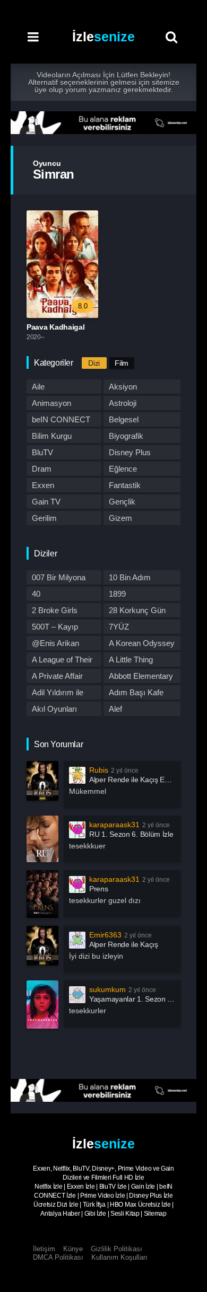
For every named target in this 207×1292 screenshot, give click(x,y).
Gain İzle (143, 1186)
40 (36, 593)
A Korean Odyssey (142, 643)
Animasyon (51, 403)
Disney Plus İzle (150, 1195)
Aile (38, 386)
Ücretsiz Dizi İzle (56, 1204)
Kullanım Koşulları (119, 1257)
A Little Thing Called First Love (138, 661)
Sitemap (155, 1213)
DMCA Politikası (58, 1257)
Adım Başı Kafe (136, 692)
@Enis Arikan (55, 643)
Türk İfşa (94, 1204)
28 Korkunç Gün (137, 610)
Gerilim (44, 518)
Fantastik (125, 485)
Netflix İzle (48, 1186)
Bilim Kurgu (52, 435)
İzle (103, 36)
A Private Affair (57, 675)
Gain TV (46, 501)
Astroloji (122, 403)
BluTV (42, 452)
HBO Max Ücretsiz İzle (140, 1204)
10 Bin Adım (130, 577)
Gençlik (122, 501)
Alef (115, 708)
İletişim (44, 1249)
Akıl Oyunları (54, 708)
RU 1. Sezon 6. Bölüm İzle (131, 834)
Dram (41, 468)
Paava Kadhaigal (56, 327)
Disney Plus (130, 452)
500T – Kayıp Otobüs (55, 628)
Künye (73, 1249)
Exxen (43, 485)
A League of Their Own (62, 661)
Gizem (120, 518)
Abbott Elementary (141, 675)
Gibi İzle (95, 1213)
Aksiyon (123, 386)
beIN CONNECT (61, 419)
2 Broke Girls (54, 610)
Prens (98, 888)
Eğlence (123, 468)
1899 (117, 593)
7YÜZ (119, 626)
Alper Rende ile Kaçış (123, 944)
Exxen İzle (81, 1186)
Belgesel (124, 419)
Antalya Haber (60, 1213)
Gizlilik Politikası (116, 1249)
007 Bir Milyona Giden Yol (58, 579)
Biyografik (126, 435)
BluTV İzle (113, 1186)
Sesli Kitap (125, 1213)
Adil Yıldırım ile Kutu (57, 694)
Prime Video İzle (102, 1195)
